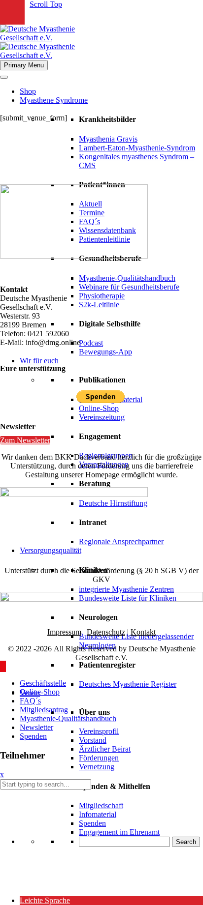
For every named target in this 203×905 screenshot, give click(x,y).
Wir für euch (39, 360)
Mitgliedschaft (101, 805)
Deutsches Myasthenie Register (127, 684)
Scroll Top (46, 4)
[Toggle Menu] (4, 77)
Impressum (64, 632)
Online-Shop (99, 408)
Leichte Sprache (45, 900)
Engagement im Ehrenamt (119, 832)
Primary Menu (24, 65)
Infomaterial (97, 814)
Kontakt (143, 632)
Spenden (92, 823)
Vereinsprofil (99, 731)
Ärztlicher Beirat (105, 749)
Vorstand (92, 740)
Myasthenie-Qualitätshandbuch (127, 278)
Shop (28, 91)
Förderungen (99, 758)
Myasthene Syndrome (54, 100)
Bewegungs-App (105, 352)
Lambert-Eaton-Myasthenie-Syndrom (137, 148)
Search (186, 842)
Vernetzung (96, 766)
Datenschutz (106, 632)
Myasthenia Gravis (108, 139)
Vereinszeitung (102, 417)
